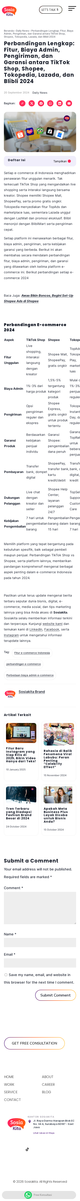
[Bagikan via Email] (69, 103)
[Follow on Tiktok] (27, 1149)
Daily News (22, 30)
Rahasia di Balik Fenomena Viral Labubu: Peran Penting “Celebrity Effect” (58, 759)
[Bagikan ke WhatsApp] (50, 103)
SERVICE (10, 1092)
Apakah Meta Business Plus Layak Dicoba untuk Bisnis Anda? (56, 815)
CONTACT (12, 1099)
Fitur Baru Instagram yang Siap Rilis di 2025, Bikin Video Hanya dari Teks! (21, 754)
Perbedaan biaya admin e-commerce (30, 675)
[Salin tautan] (22, 103)
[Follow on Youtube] (47, 1149)
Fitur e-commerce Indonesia (32, 652)
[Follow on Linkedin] (37, 1149)
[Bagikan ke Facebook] (41, 103)
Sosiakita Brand (32, 692)
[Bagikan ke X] (32, 103)
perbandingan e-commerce (23, 664)
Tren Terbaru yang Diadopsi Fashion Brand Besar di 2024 (19, 813)
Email (9, 954)
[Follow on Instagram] (17, 1149)
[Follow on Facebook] (7, 1149)
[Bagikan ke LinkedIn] (59, 103)
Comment (13, 888)
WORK (9, 1084)
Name (10, 934)
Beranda (9, 30)
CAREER (48, 1084)
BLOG (46, 1092)
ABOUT (47, 1076)
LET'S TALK (49, 10)
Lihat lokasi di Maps (43, 1133)
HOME (9, 1076)
